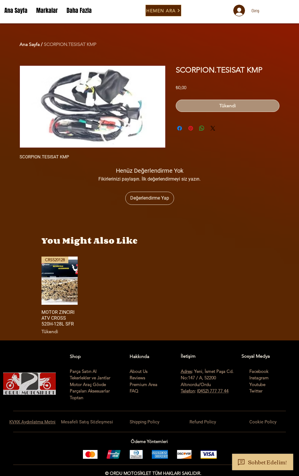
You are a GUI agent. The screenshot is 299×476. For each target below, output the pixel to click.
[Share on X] (212, 128)
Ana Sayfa (30, 44)
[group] (149, 295)
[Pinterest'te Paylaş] (190, 128)
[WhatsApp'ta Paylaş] (201, 128)
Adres (186, 371)
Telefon (188, 391)
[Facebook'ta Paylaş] (179, 128)
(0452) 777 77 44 (213, 391)
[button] (47, 10)
